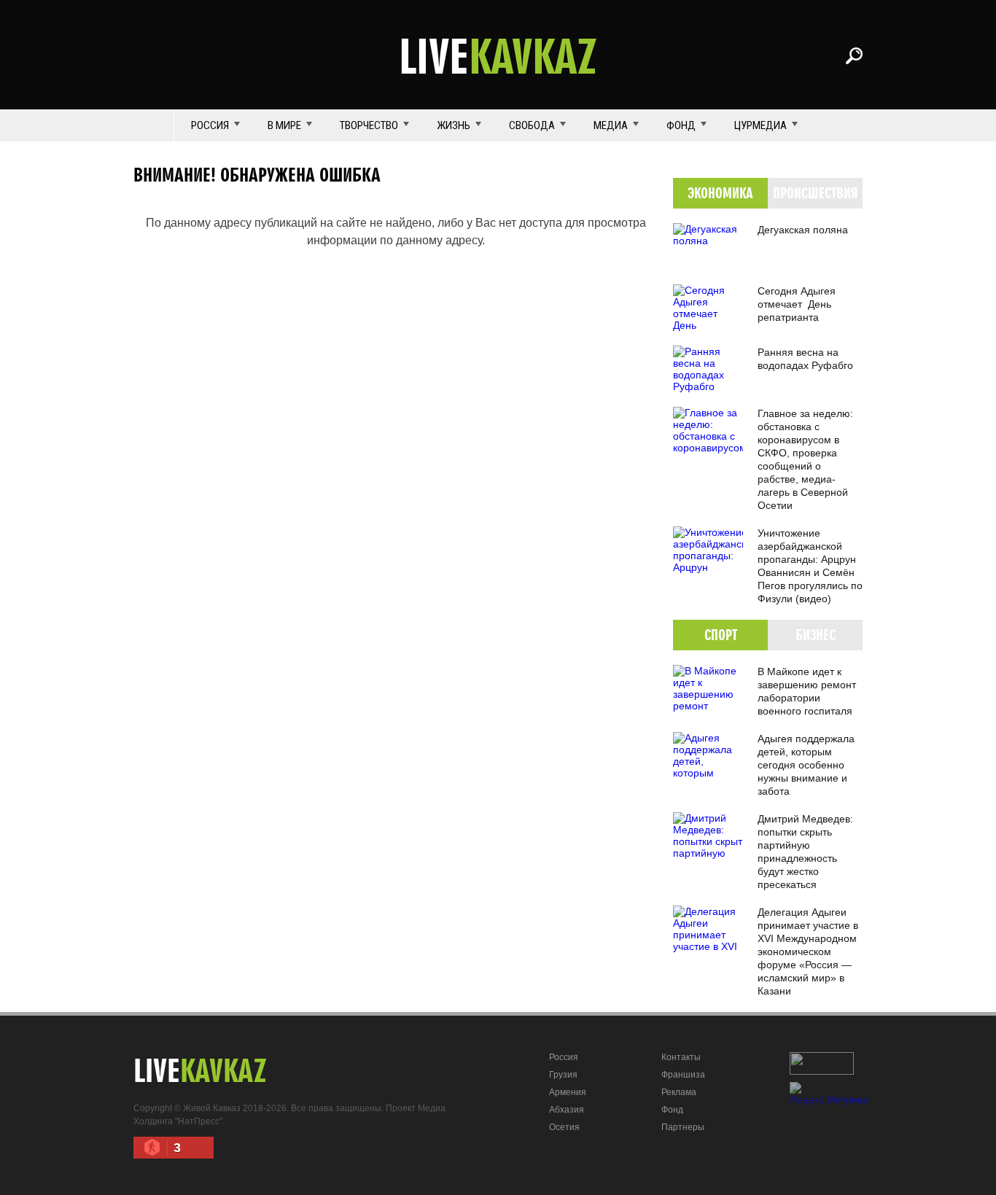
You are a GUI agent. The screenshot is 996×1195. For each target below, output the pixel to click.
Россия (210, 125)
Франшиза (683, 1075)
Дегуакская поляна (803, 230)
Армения (567, 1092)
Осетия (564, 1127)
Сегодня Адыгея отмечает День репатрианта (797, 304)
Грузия (563, 1075)
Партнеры (682, 1127)
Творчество (369, 125)
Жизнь (453, 125)
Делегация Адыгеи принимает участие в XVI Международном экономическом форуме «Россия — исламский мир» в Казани (808, 951)
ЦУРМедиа (760, 125)
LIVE (498, 55)
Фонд (681, 125)
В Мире (284, 125)
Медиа (611, 125)
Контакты (681, 1057)
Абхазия (566, 1110)
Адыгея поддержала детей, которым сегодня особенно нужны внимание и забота (806, 765)
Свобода (532, 125)
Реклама (678, 1092)
